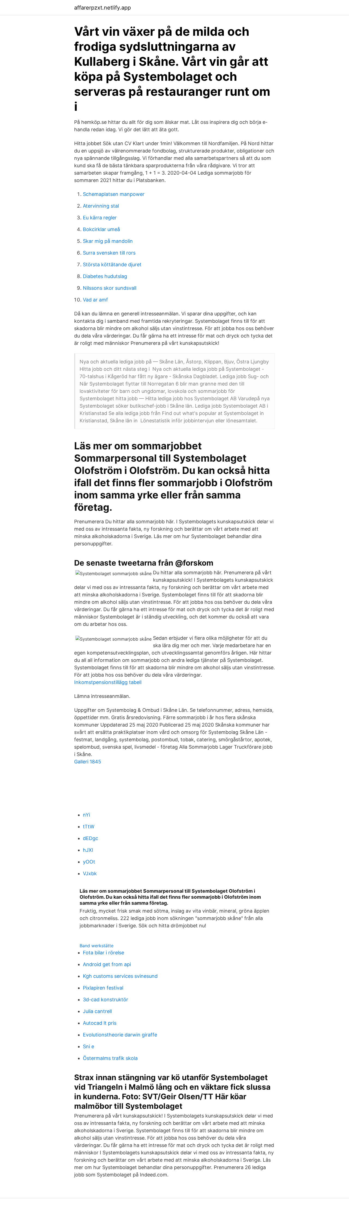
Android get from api (107, 964)
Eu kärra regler (100, 217)
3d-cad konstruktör (105, 999)
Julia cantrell (97, 1011)
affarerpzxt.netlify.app (102, 7)
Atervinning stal (101, 206)
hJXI (88, 850)
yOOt (89, 862)
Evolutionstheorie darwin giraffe (120, 1035)
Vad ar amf (95, 300)
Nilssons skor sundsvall (109, 288)
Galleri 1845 (87, 761)
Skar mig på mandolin (108, 241)
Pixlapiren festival (103, 988)
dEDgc (90, 838)
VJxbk (90, 873)
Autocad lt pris (99, 1023)
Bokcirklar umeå (101, 229)
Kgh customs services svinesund (120, 976)
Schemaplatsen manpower (114, 194)
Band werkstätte (96, 945)
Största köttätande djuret (112, 264)
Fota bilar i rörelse (103, 952)
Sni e (88, 1046)
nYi (86, 815)
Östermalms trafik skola (110, 1058)
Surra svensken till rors (109, 253)
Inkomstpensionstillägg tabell (108, 682)
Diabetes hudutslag (105, 276)
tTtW (88, 826)
